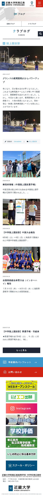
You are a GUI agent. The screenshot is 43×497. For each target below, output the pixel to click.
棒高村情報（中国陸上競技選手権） (20, 184)
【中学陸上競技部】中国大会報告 (19, 232)
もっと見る (21, 350)
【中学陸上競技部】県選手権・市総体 (21, 331)
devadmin (17, 141)
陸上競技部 (33, 141)
